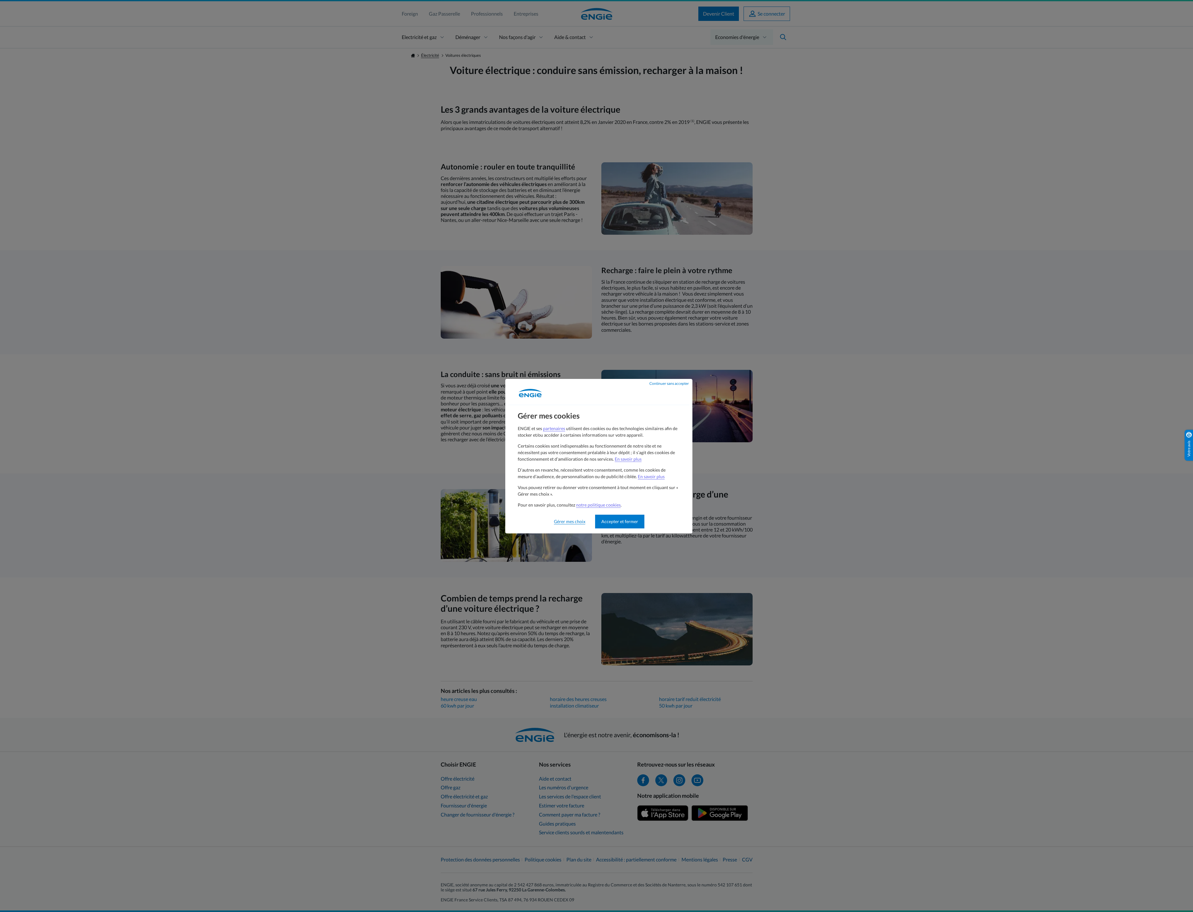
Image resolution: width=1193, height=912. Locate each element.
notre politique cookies (598, 504)
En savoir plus (628, 459)
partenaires (554, 428)
